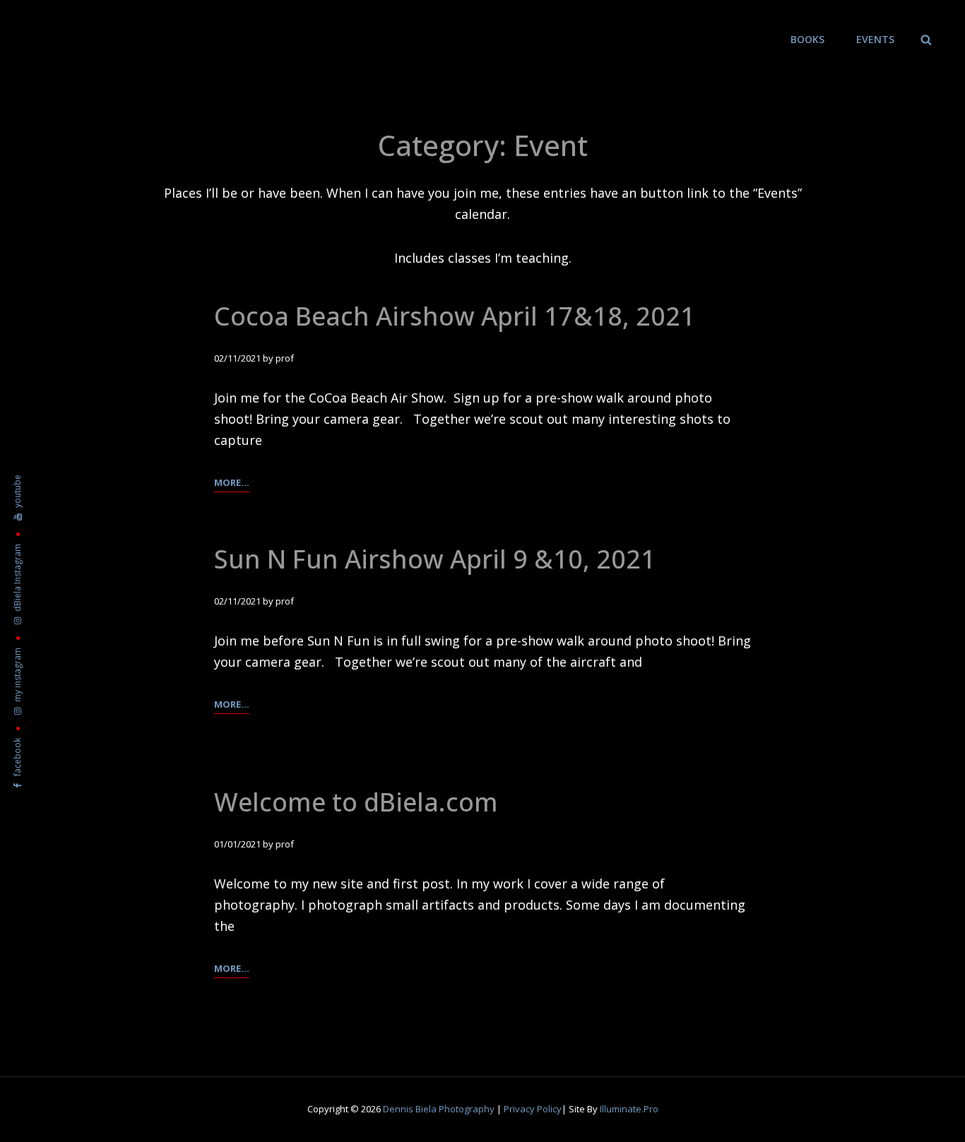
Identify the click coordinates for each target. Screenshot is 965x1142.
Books (807, 39)
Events (875, 39)
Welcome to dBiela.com (356, 802)
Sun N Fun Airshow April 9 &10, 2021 (435, 559)
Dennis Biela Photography (439, 1108)
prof (285, 358)
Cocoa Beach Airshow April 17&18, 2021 (454, 316)
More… (231, 483)
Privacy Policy (533, 1108)
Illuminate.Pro (629, 1108)
